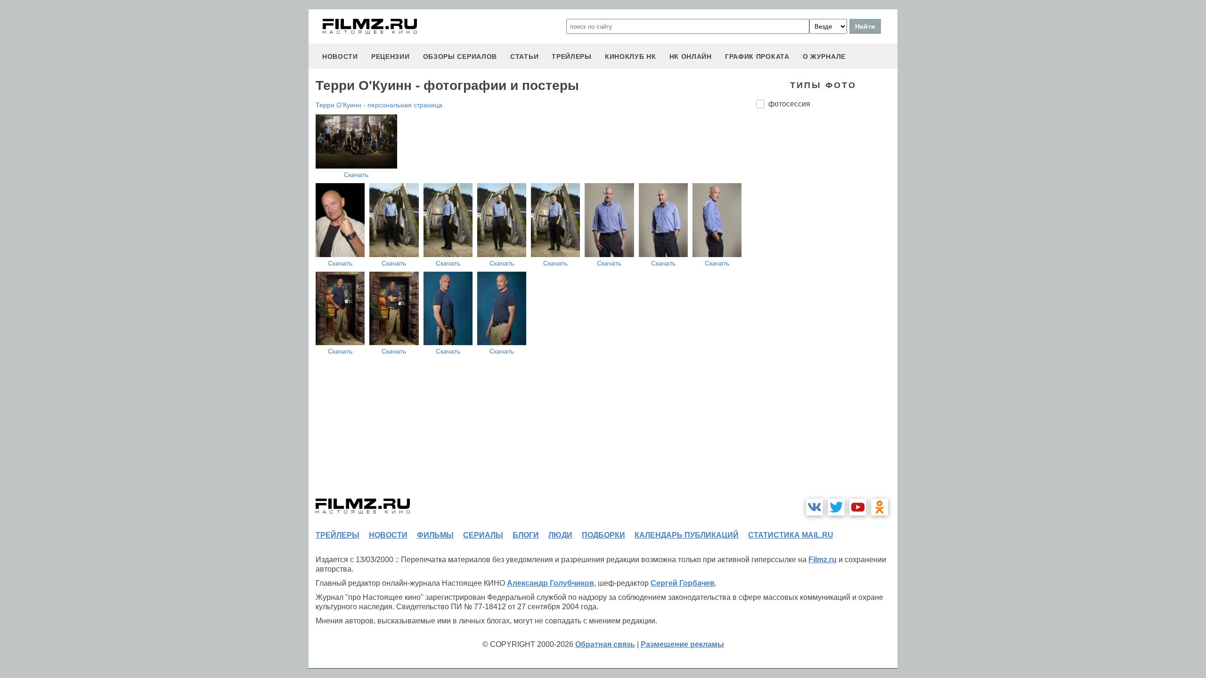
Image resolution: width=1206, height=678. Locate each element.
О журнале (824, 56)
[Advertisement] (826, 273)
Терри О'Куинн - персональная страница (379, 105)
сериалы (483, 535)
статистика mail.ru (790, 535)
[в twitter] (836, 507)
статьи (524, 56)
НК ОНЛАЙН (690, 56)
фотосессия (789, 104)
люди (560, 535)
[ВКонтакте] (814, 507)
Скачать (356, 174)
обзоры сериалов (460, 56)
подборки (603, 535)
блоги (526, 535)
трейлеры (572, 56)
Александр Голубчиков (550, 583)
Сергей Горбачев (683, 583)
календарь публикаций (687, 535)
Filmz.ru (822, 560)
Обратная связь (605, 644)
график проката (757, 56)
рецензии (390, 56)
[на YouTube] (857, 507)
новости (340, 56)
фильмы (435, 535)
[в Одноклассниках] (879, 507)
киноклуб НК (630, 56)
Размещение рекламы (682, 644)
